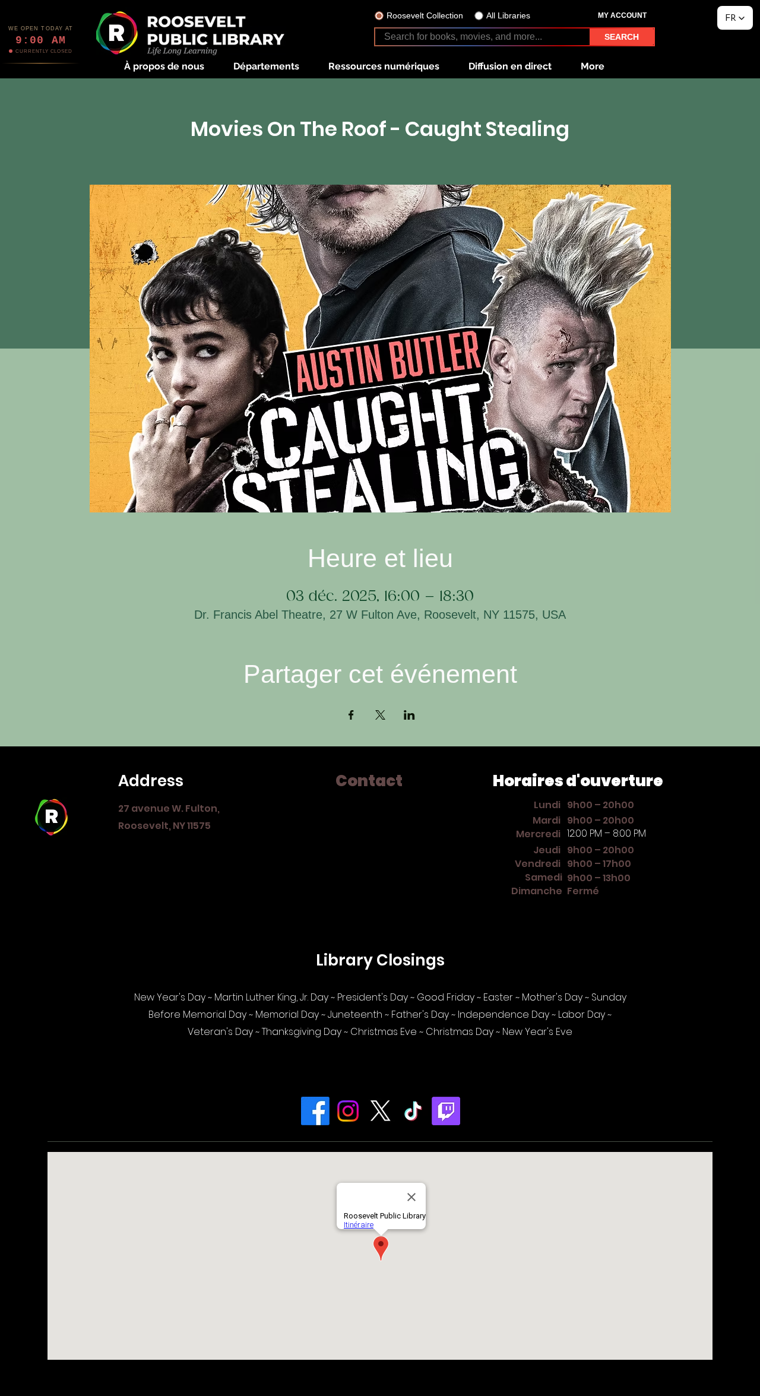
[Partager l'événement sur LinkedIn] (409, 715)
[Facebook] (315, 1111)
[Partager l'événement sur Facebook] (351, 715)
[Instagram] (348, 1111)
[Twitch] (446, 1111)
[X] (380, 1111)
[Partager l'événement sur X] (380, 715)
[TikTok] (413, 1111)
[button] (163, 66)
